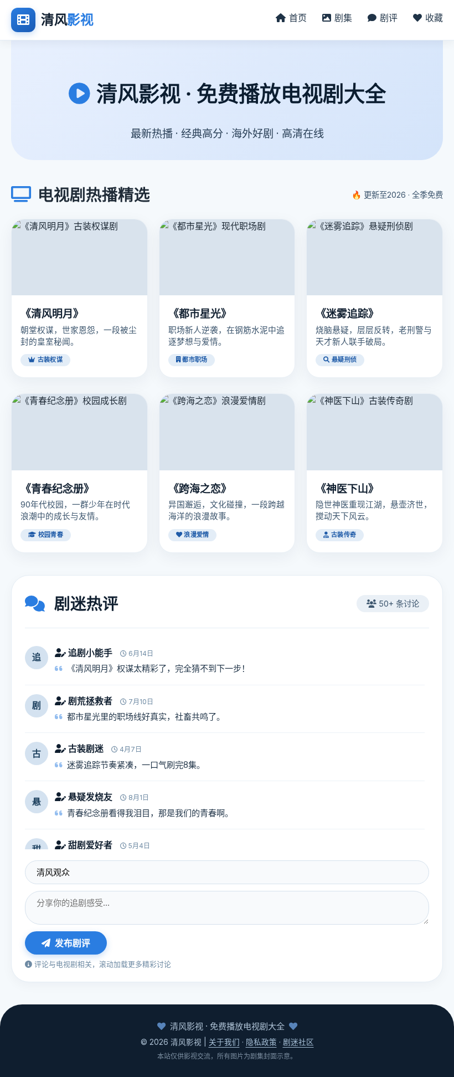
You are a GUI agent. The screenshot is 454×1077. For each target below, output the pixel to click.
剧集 (343, 17)
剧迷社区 (298, 1042)
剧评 (389, 17)
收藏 (434, 17)
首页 (298, 17)
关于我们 (224, 1042)
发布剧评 (72, 942)
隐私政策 (261, 1042)
